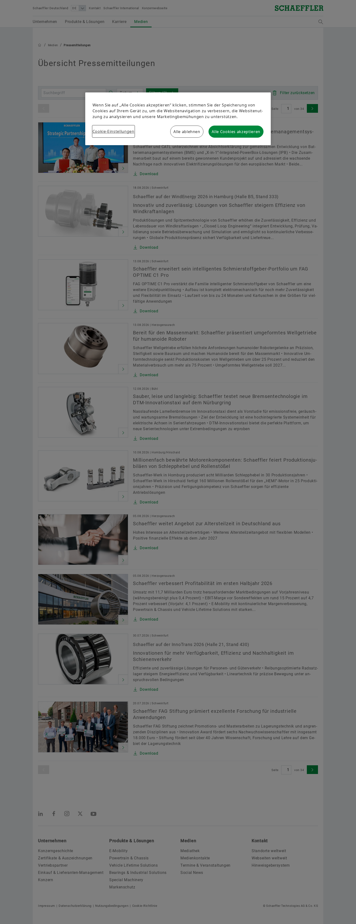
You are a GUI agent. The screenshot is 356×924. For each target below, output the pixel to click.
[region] (178, 118)
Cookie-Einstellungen (113, 131)
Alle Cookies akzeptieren (236, 131)
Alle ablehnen (186, 131)
